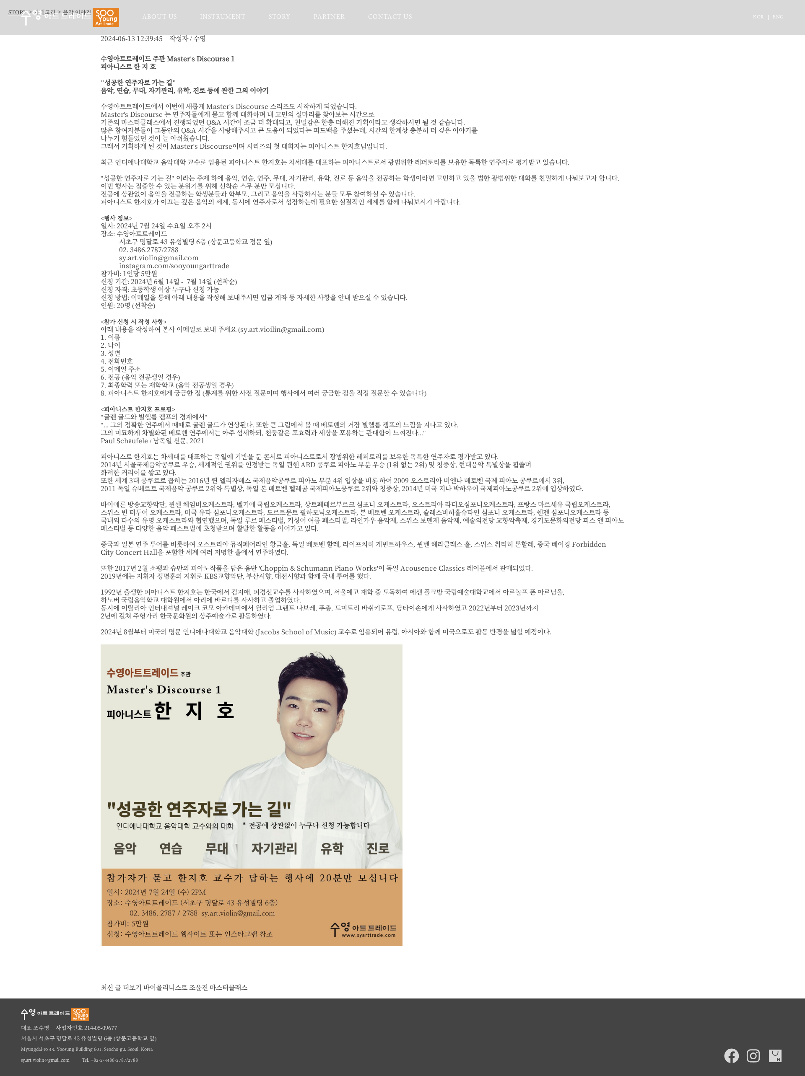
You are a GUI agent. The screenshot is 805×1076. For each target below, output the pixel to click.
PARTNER (329, 17)
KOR (758, 17)
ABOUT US (159, 17)
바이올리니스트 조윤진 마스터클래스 (195, 988)
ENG (778, 17)
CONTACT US (390, 17)
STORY (280, 17)
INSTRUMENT (223, 17)
